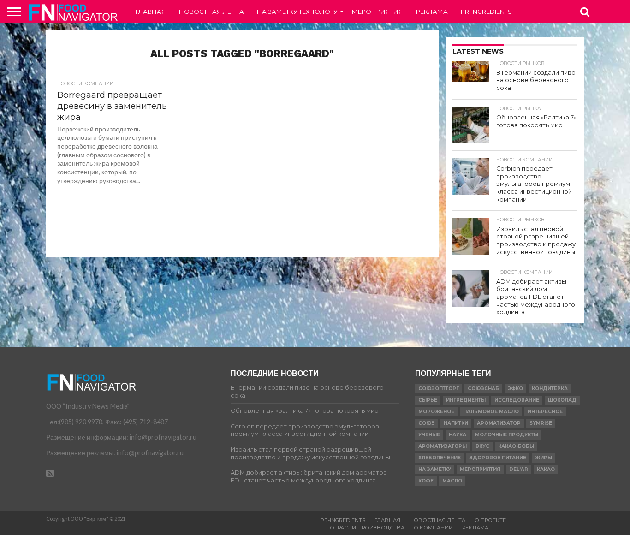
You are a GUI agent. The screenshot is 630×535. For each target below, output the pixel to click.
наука (457, 435)
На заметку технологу (297, 11)
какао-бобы (516, 446)
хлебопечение (439, 458)
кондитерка (550, 389)
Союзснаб (483, 389)
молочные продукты (506, 435)
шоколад (562, 400)
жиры (543, 458)
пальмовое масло (491, 412)
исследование (516, 400)
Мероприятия (377, 11)
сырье (427, 400)
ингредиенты (466, 400)
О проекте (490, 520)
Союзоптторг (438, 389)
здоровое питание (498, 458)
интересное (545, 412)
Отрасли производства (367, 527)
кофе (426, 481)
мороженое (436, 412)
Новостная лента (211, 11)
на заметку (434, 469)
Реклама (432, 11)
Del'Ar (518, 469)
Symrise (540, 423)
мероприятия (480, 469)
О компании (433, 527)
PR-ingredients (486, 11)
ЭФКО (515, 389)
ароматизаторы (442, 446)
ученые (429, 435)
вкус (482, 446)
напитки (456, 423)
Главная (151, 11)
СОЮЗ (426, 423)
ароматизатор (499, 423)
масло (452, 481)
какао (546, 469)
